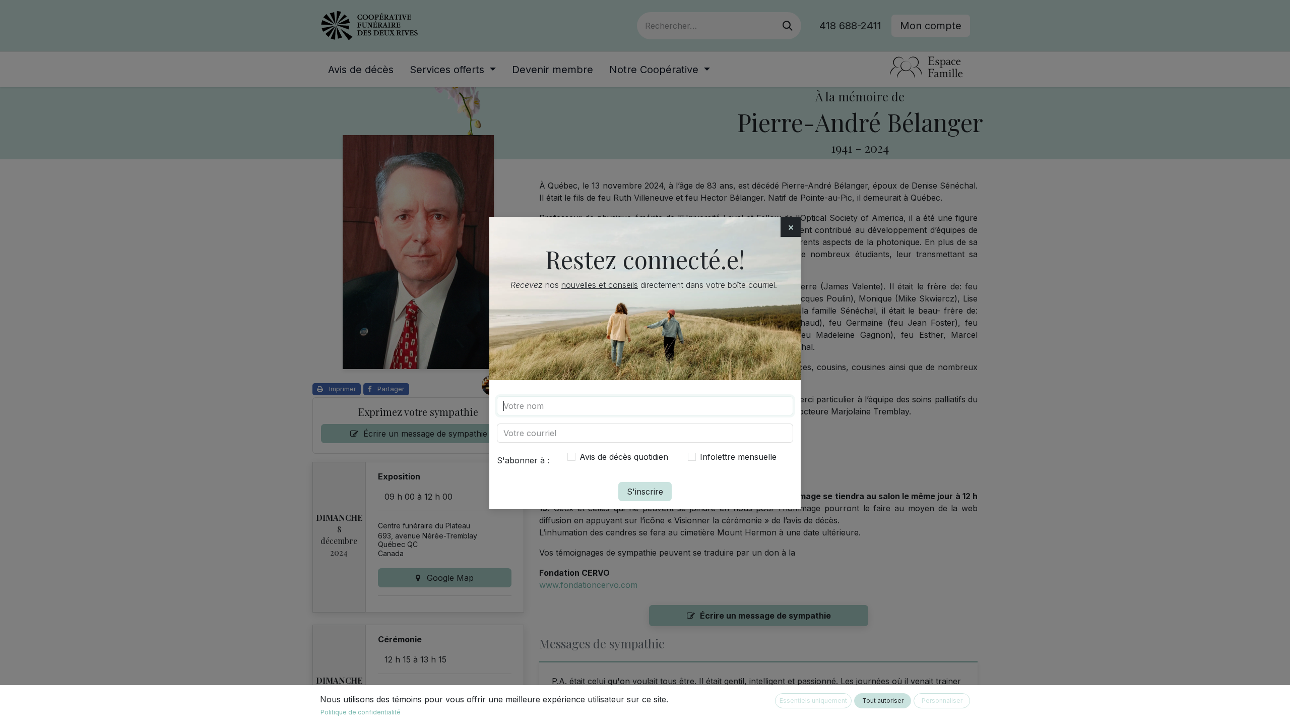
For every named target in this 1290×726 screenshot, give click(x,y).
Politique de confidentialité (360, 712)
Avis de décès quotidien (623, 457)
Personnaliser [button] (942, 700)
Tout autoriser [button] (883, 700)
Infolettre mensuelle (738, 457)
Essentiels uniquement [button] (813, 700)
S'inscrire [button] (645, 492)
